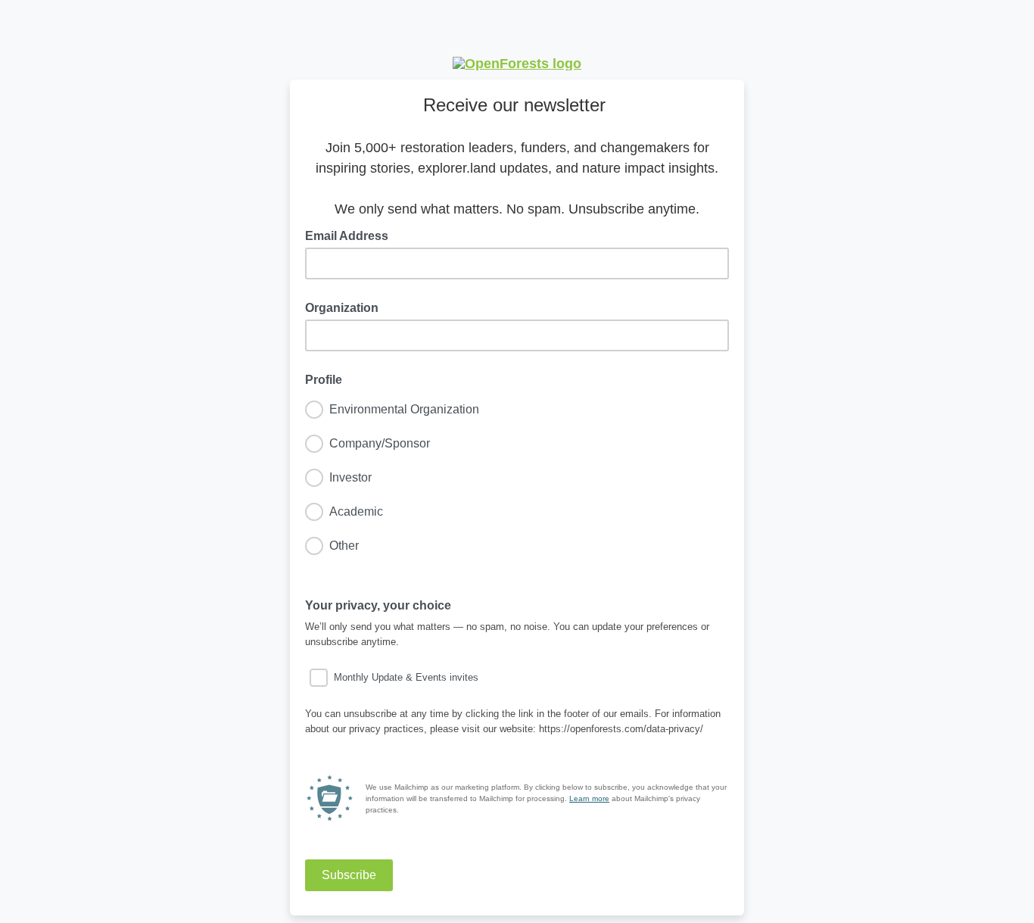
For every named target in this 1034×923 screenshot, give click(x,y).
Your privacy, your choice (382, 604)
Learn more (589, 798)
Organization (341, 307)
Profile (323, 379)
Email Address (351, 234)
